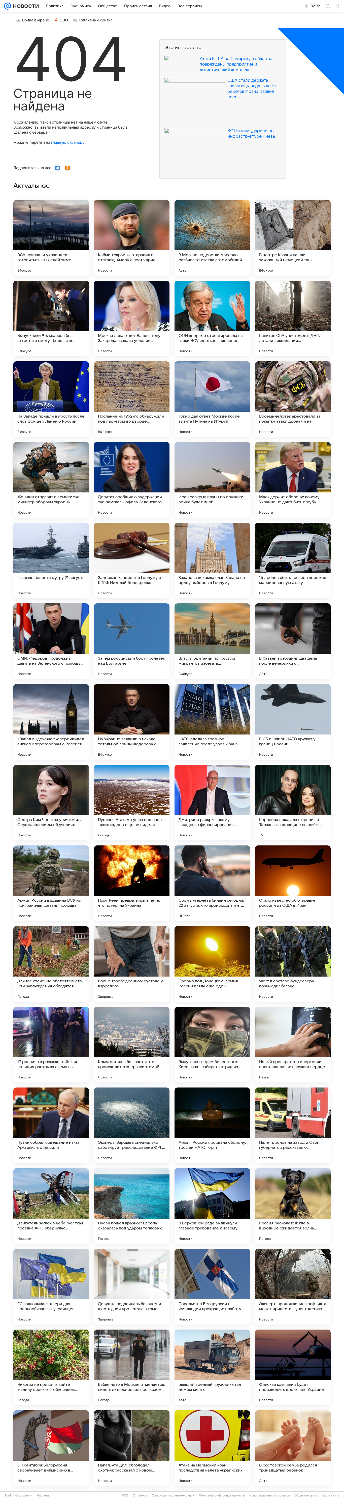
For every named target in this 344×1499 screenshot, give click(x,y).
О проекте (140, 1495)
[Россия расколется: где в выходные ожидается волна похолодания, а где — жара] (293, 1206)
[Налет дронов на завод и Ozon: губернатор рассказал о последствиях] (293, 1125)
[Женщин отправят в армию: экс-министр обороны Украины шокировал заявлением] (51, 480)
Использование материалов (269, 1495)
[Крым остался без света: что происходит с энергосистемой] (131, 1044)
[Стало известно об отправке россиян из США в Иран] (293, 883)
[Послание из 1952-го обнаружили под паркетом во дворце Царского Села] (131, 399)
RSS (125, 1495)
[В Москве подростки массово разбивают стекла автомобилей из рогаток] (212, 238)
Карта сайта (330, 1495)
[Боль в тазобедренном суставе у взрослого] (131, 964)
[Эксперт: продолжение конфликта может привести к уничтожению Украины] (293, 1287)
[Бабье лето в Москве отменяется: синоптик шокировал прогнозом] (131, 1367)
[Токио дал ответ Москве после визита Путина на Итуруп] (212, 399)
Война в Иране (35, 20)
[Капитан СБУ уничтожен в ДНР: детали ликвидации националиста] (293, 318)
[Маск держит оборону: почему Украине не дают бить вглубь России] (293, 480)
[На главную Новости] (25, 6)
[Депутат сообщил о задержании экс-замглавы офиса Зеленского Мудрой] (131, 480)
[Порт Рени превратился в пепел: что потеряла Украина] (131, 883)
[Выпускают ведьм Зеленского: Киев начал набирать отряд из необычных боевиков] (212, 1044)
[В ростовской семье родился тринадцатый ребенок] (293, 1448)
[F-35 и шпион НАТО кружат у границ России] (293, 722)
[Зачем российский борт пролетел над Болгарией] (131, 641)
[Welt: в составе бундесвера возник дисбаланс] (293, 964)
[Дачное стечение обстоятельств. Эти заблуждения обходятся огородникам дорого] (51, 964)
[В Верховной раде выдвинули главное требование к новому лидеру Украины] (212, 1206)
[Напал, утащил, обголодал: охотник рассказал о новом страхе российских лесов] (131, 1448)
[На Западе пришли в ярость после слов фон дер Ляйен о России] (51, 399)
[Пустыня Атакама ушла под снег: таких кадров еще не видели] (131, 802)
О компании (23, 1495)
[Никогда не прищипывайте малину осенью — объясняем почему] (51, 1367)
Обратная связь (305, 1495)
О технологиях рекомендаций (173, 1495)
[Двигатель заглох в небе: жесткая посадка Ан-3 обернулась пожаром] (51, 1206)
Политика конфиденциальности (222, 1495)
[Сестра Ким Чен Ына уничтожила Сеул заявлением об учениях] (51, 802)
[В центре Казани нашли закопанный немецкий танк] (293, 238)
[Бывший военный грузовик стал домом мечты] (212, 1367)
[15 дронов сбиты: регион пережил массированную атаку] (293, 560)
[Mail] (7, 6)
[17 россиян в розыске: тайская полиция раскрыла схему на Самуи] (51, 1044)
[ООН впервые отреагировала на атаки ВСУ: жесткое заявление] (212, 318)
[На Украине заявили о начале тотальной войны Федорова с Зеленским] (131, 722)
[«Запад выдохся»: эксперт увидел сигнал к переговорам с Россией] (51, 722)
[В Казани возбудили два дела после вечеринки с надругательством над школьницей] (293, 641)
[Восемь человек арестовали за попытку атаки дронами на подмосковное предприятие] (293, 399)
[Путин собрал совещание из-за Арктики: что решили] (51, 1125)
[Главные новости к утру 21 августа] (51, 560)
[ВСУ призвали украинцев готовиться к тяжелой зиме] (51, 238)
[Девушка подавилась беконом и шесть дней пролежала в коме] (131, 1287)
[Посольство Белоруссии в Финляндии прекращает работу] (212, 1287)
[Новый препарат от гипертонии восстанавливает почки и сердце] (293, 1044)
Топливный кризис (96, 20)
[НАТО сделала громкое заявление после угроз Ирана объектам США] (212, 722)
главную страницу (67, 142)
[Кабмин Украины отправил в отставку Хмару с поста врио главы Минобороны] (131, 238)
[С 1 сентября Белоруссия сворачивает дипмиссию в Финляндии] (51, 1448)
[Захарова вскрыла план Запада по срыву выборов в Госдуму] (212, 560)
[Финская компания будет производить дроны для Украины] (293, 1367)
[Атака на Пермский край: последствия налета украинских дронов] (212, 1448)
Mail (8, 1495)
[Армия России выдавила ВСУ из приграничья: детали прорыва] (51, 883)
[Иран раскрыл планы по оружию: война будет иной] (212, 480)
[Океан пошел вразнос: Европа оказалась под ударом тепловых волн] (131, 1206)
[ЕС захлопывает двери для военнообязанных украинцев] (51, 1287)
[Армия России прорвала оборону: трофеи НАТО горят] (212, 1125)
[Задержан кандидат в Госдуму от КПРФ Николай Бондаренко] (131, 560)
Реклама (43, 1495)
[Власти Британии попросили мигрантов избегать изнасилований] (212, 641)
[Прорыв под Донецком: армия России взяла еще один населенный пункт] (212, 964)
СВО (64, 20)
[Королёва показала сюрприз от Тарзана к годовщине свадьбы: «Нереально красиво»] (293, 802)
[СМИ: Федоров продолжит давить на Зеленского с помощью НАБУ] (51, 641)
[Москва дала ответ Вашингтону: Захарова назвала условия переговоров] (131, 318)
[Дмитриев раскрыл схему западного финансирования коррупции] (212, 802)
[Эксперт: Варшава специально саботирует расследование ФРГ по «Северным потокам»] (131, 1125)
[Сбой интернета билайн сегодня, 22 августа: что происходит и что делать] (212, 883)
